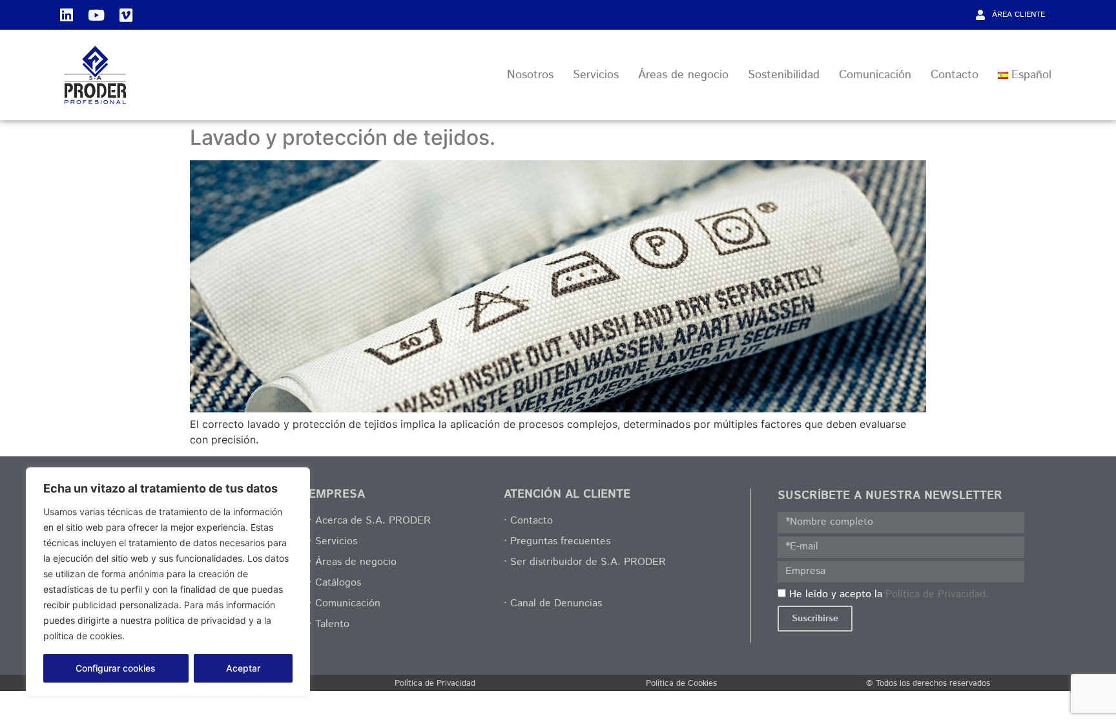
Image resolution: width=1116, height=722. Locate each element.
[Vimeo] (126, 15)
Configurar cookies (116, 668)
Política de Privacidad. (937, 593)
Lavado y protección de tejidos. (342, 137)
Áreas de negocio (683, 75)
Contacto (954, 75)
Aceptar (243, 668)
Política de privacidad (176, 635)
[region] (168, 581)
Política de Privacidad (435, 683)
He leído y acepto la (889, 593)
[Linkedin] (66, 15)
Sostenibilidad (784, 75)
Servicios (596, 75)
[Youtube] (96, 15)
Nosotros (530, 75)
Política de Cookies (681, 683)
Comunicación (875, 75)
